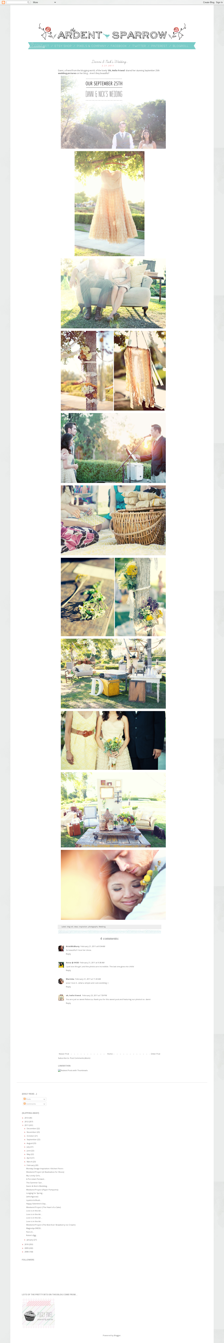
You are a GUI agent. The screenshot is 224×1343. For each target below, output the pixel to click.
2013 (27, 1118)
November (32, 1132)
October (31, 1136)
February (31, 1165)
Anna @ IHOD (72, 962)
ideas (76, 927)
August (30, 1143)
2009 (27, 1248)
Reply (68, 954)
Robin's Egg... (31, 1235)
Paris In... (30, 1232)
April (29, 1158)
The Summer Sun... (34, 1182)
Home (110, 1054)
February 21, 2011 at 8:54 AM (93, 946)
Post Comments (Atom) (80, 1058)
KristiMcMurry (73, 946)
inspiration (83, 927)
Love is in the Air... (34, 1210)
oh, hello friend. (73, 995)
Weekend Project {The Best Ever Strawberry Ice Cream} (51, 1225)
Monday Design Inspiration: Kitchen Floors (44, 1168)
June (29, 1150)
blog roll (70, 927)
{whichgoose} (32, 1196)
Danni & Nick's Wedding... (37, 1186)
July (28, 1147)
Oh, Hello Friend (116, 70)
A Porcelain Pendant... (36, 1179)
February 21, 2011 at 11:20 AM (88, 979)
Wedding (102, 927)
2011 (27, 1125)
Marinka (70, 979)
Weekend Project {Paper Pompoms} (42, 1189)
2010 (27, 1244)
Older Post (155, 1054)
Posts (28, 1099)
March (30, 1161)
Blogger (117, 1335)
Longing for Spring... (35, 1193)
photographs (93, 927)
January (30, 1239)
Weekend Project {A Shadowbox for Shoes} (45, 1172)
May (29, 1154)
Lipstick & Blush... (33, 1200)
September (32, 1139)
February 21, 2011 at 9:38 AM (92, 962)
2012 (27, 1121)
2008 (27, 1251)
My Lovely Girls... (33, 1175)
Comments (31, 1104)
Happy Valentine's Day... (36, 1203)
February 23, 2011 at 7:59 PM (94, 995)
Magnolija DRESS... (34, 1228)
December (32, 1128)
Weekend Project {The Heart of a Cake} (43, 1207)
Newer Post (64, 1054)
